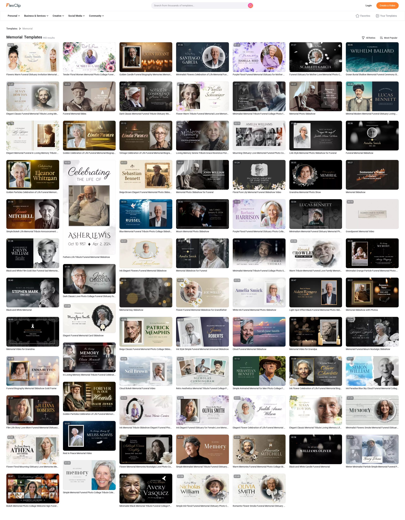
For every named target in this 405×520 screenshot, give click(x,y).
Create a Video (387, 5)
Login (369, 5)
